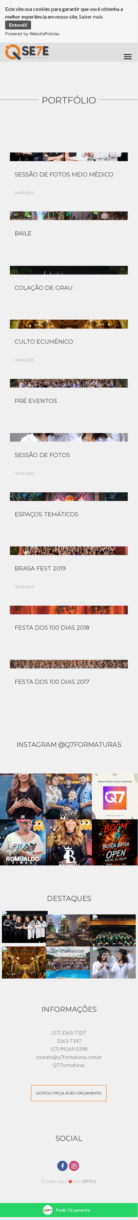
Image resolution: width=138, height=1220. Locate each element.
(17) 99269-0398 (69, 1049)
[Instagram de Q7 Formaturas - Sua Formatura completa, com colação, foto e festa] (74, 1165)
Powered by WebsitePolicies (32, 33)
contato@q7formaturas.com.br (69, 1057)
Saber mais (91, 16)
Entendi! (18, 25)
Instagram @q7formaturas (68, 745)
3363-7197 (69, 1041)
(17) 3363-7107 (69, 1033)
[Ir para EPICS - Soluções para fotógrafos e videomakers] (69, 1181)
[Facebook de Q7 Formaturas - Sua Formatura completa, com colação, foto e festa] (63, 1165)
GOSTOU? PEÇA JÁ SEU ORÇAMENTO (68, 1093)
